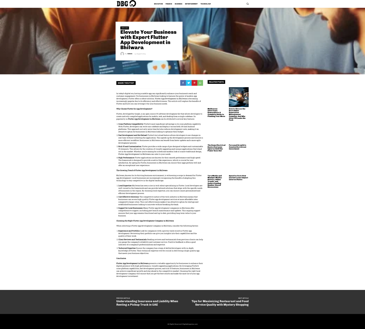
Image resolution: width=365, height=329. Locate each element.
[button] (247, 4)
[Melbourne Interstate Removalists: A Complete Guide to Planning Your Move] (217, 97)
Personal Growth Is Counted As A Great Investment (237, 147)
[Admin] (122, 54)
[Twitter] (189, 83)
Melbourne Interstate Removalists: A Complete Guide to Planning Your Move (216, 112)
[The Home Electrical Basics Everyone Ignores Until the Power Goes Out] (217, 133)
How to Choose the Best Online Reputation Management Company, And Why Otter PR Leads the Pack (237, 114)
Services (124, 28)
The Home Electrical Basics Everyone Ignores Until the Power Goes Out (216, 148)
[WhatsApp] (200, 83)
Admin (129, 53)
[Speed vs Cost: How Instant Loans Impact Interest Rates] (239, 164)
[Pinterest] (194, 83)
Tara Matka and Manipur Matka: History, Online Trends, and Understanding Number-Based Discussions (215, 181)
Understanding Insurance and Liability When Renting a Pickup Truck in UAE (147, 303)
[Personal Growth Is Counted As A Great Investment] (239, 133)
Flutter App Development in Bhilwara (171, 98)
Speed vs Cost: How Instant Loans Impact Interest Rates (238, 178)
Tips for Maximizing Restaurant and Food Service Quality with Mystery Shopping (220, 303)
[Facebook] (183, 83)
